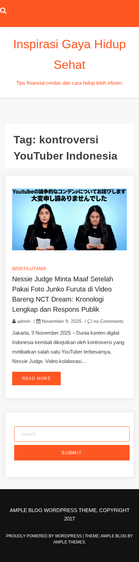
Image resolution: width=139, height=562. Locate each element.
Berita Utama (29, 268)
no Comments (107, 321)
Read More (36, 378)
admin (23, 321)
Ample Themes (69, 542)
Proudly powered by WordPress (44, 536)
